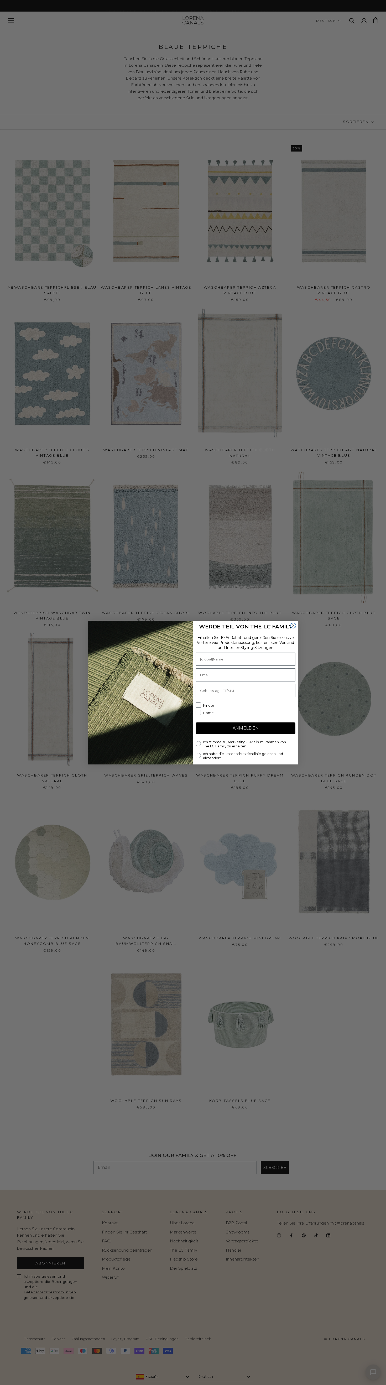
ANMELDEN (246, 728)
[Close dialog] (293, 625)
